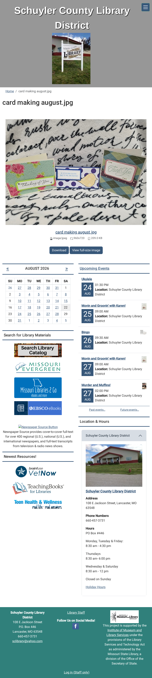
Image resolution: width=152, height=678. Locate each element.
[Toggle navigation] (146, 7)
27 (19, 288)
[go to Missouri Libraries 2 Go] (38, 387)
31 (57, 288)
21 (57, 307)
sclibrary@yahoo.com (27, 641)
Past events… (97, 409)
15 (65, 301)
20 (48, 307)
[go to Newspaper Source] (38, 427)
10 (19, 301)
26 (38, 314)
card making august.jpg (76, 232)
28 (29, 288)
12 (38, 301)
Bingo (86, 332)
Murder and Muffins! (96, 385)
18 (29, 307)
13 (48, 301)
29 (38, 288)
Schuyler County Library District (108, 435)
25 (29, 314)
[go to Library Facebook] (75, 626)
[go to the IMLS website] (124, 616)
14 (57, 301)
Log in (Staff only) (76, 672)
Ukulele (87, 279)
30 (48, 288)
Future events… (129, 409)
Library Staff (76, 612)
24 (19, 314)
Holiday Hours (95, 587)
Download (59, 250)
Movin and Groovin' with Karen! (103, 306)
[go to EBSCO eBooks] (38, 408)
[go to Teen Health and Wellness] (38, 504)
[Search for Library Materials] (38, 350)
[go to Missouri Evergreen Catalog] (38, 367)
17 (19, 307)
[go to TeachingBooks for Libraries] (38, 488)
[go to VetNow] (38, 471)
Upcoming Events (94, 268)
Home (10, 91)
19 (38, 307)
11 (29, 301)
